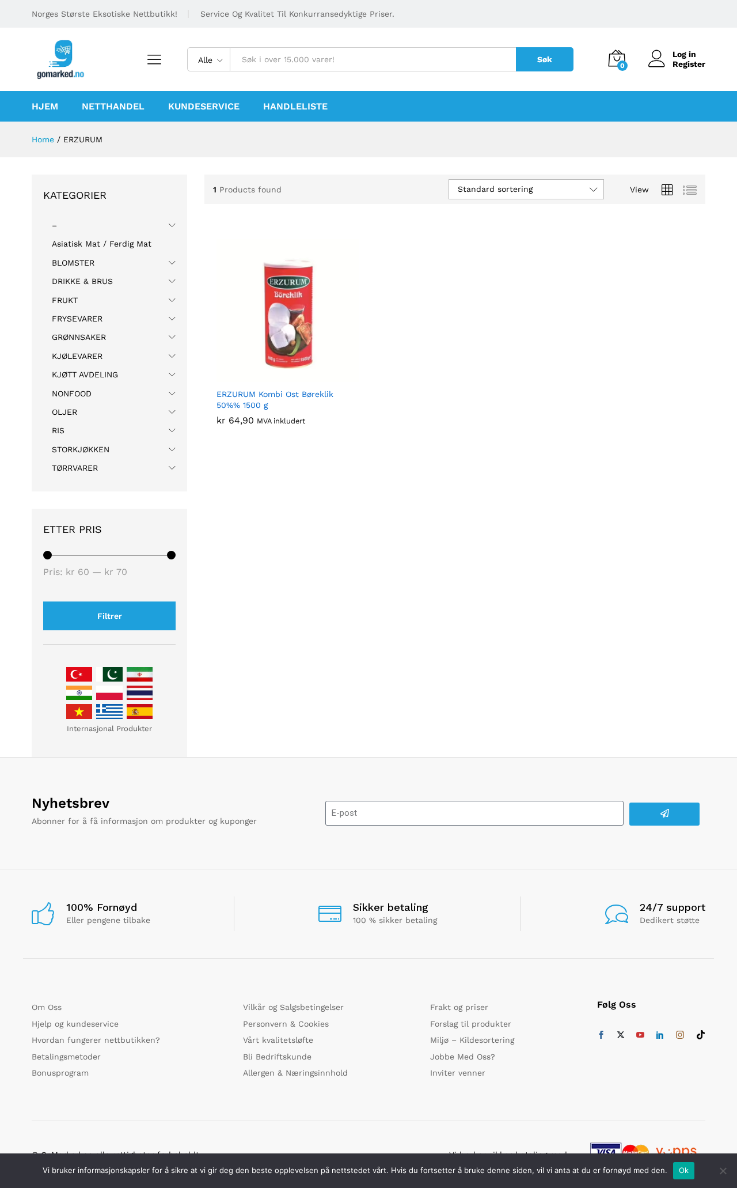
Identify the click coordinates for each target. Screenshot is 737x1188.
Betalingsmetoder (66, 1056)
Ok (684, 1170)
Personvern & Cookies (286, 1023)
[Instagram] (680, 1035)
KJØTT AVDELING (85, 374)
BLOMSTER (73, 262)
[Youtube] (640, 1035)
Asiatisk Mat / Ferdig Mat (101, 243)
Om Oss (47, 1007)
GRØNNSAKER (79, 337)
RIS (58, 430)
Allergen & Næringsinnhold (295, 1072)
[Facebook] (601, 1035)
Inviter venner (457, 1072)
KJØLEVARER (77, 356)
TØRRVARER (75, 467)
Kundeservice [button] (204, 106)
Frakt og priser (459, 1007)
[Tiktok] (700, 1035)
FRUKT (65, 300)
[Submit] (664, 814)
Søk (544, 59)
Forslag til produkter (470, 1023)
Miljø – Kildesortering (472, 1040)
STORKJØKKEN (80, 449)
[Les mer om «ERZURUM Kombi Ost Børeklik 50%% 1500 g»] (274, 375)
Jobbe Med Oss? (462, 1056)
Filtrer (109, 616)
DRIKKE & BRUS (82, 281)
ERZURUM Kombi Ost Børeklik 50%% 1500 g (274, 399)
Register (689, 64)
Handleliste (295, 106)
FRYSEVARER (77, 318)
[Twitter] (620, 1035)
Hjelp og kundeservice (75, 1023)
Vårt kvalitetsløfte (278, 1040)
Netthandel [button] (113, 106)
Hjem (45, 106)
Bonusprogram (60, 1072)
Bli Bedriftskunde (277, 1056)
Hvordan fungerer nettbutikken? (96, 1040)
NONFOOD (72, 393)
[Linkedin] (660, 1035)
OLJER (64, 412)
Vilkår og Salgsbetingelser (293, 1007)
